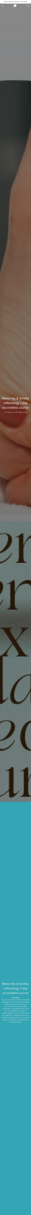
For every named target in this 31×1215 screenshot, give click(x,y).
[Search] (26, 5)
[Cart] (29, 5)
